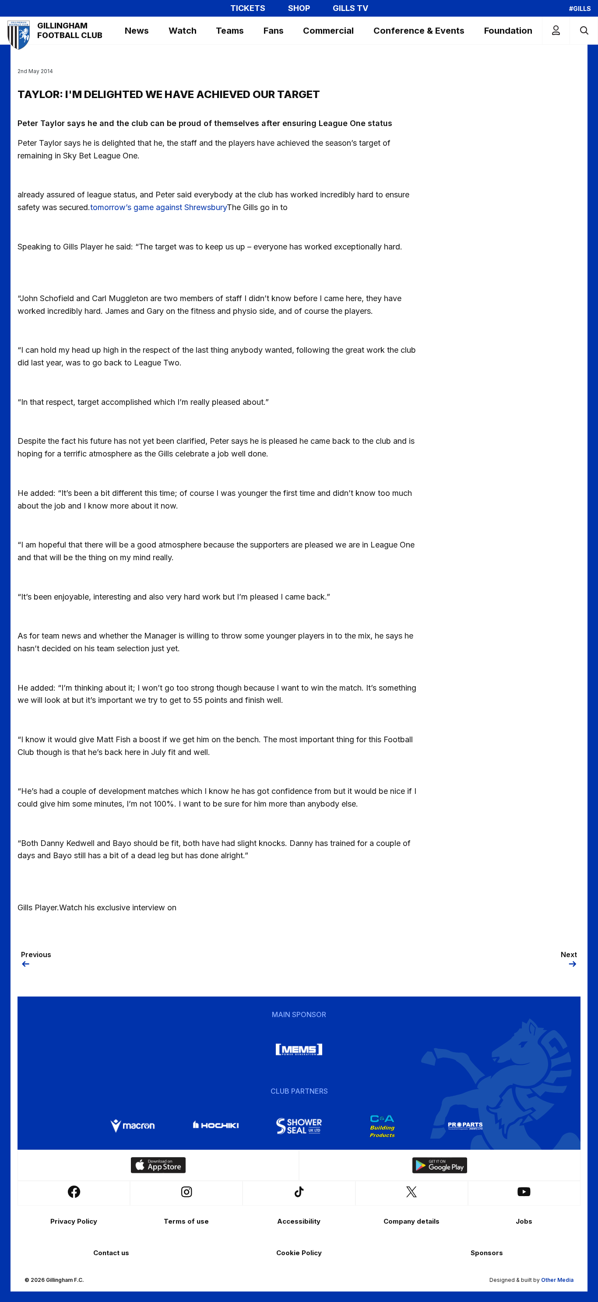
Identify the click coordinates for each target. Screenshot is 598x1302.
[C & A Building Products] (382, 1126)
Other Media (557, 1280)
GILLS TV (350, 8)
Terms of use (186, 1221)
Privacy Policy (73, 1221)
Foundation (508, 30)
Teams (230, 30)
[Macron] (133, 1126)
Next (569, 954)
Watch (183, 30)
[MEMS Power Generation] (299, 1049)
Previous (36, 954)
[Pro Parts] (465, 1126)
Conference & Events (418, 30)
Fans (274, 30)
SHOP (299, 8)
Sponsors (487, 1253)
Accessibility (298, 1221)
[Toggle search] (584, 30)
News (137, 30)
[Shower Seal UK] (299, 1126)
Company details (411, 1221)
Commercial (328, 30)
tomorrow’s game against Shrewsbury (158, 207)
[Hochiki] (216, 1126)
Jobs (524, 1221)
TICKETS (247, 8)
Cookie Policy (299, 1253)
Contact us (111, 1253)
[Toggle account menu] (556, 30)
